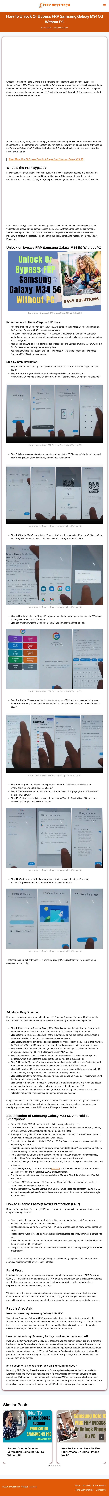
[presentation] (27, 1426)
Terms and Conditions (84, 1490)
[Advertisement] (54, 60)
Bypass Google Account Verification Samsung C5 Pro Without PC (25, 1452)
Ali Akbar (47, 28)
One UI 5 (55, 1168)
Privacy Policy (99, 1485)
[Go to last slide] (7, 1437)
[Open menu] (104, 5)
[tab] (49, 1465)
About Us (87, 1485)
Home (77, 1485)
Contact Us (101, 1490)
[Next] (101, 1437)
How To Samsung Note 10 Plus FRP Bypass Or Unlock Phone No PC (80, 1452)
